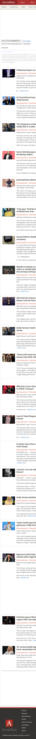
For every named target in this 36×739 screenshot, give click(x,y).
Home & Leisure (27, 722)
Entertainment (14, 7)
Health (23, 7)
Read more (24, 91)
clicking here (11, 62)
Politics (24, 728)
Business (4, 7)
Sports (24, 731)
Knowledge (25, 725)
